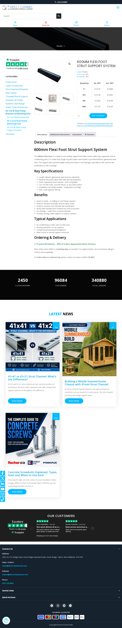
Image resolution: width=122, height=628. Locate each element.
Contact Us (7, 549)
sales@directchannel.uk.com (14, 566)
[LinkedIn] (70, 605)
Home (59, 46)
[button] (69, 64)
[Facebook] (51, 605)
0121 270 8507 (62, 2)
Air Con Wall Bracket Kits (18, 117)
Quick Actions (8, 597)
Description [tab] (42, 134)
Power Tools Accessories (17, 107)
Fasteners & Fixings (14, 100)
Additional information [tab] (60, 134)
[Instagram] (58, 605)
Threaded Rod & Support (17, 96)
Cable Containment (14, 85)
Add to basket (98, 116)
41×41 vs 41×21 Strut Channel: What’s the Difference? (32, 378)
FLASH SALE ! (11, 82)
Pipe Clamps (11, 93)
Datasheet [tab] (77, 134)
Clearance (10, 134)
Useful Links (8, 590)
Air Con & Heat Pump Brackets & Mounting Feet (97, 126)
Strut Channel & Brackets (17, 89)
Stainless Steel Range (15, 103)
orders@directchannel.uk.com (15, 574)
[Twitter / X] (64, 605)
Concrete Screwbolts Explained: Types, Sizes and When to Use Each (32, 473)
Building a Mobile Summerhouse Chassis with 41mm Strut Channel (86, 382)
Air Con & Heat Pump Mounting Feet (97, 123)
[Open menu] (118, 8)
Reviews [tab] (90, 134)
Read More (17, 401)
